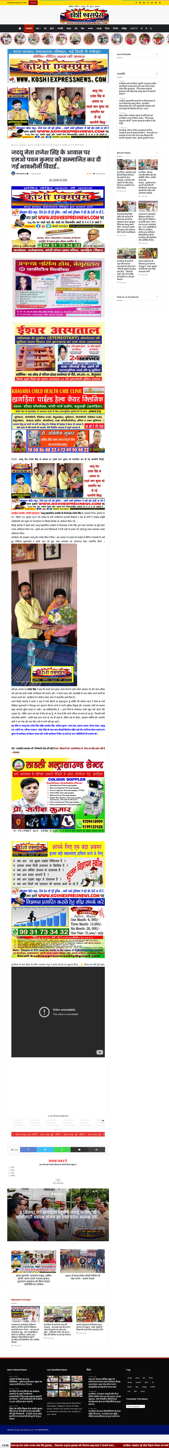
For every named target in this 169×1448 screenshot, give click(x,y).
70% (12, 1173)
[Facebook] (136, 2)
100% (13, 1176)
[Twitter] (140, 2)
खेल (76, 28)
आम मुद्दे (99, 28)
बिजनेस (115, 28)
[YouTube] (144, 2)
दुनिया (52, 28)
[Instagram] (148, 2)
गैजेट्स (107, 28)
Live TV (133, 28)
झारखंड (130, 1382)
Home (15, 145)
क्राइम (69, 28)
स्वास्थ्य (90, 28)
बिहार (137, 1387)
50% (12, 1170)
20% (12, 1167)
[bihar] (84, 14)
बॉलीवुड (124, 28)
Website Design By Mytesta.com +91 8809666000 (27, 1430)
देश (45, 28)
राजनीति (60, 28)
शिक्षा (82, 28)
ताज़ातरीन (29, 28)
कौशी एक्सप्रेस (20, 174)
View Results (58, 1183)
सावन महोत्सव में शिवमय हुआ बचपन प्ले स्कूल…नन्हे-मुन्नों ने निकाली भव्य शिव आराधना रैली (89, 1327)
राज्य (37, 28)
